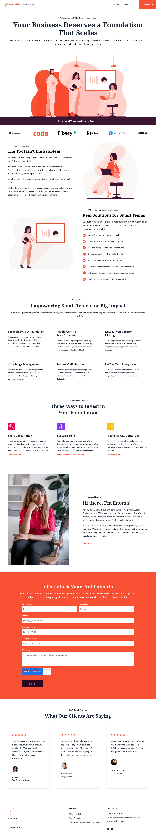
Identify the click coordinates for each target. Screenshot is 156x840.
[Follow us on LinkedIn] (108, 829)
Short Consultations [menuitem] (77, 818)
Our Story (87, 543)
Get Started (13, 454)
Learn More (112, 454)
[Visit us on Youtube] (112, 829)
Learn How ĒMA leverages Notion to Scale (76, 121)
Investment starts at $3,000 (69, 454)
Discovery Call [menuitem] (75, 814)
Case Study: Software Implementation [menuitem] (84, 822)
